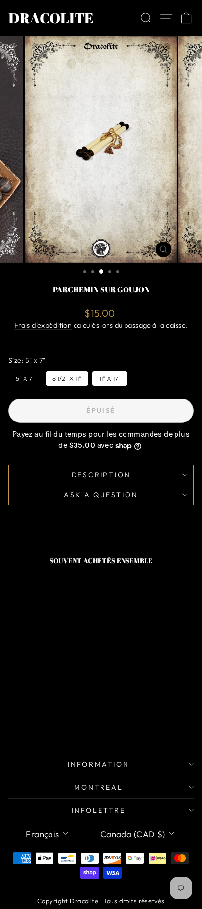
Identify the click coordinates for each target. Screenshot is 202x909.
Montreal (98, 787)
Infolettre (99, 810)
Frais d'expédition (43, 325)
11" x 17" (110, 376)
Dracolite (51, 18)
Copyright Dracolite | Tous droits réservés (101, 901)
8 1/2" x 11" (67, 376)
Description (101, 474)
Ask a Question (101, 494)
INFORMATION (98, 764)
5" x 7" (25, 376)
